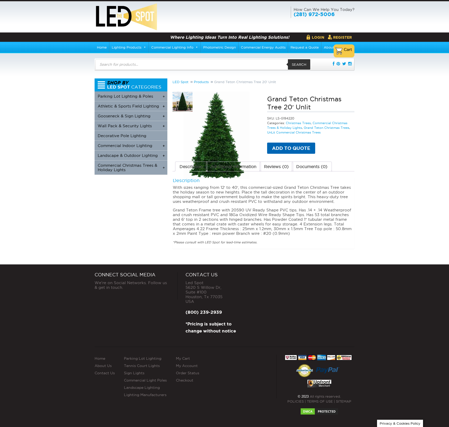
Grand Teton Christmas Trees (326, 127)
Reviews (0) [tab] (276, 166)
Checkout (184, 380)
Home (102, 47)
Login (318, 37)
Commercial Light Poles (145, 380)
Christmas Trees (298, 123)
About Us (103, 366)
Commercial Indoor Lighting (131, 145)
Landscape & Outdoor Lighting (131, 155)
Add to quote (291, 148)
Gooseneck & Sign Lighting (131, 116)
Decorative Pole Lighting (122, 136)
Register (342, 37)
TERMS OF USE (320, 401)
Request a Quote (304, 47)
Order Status (187, 373)
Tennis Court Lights (142, 366)
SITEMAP (343, 401)
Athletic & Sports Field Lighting (131, 106)
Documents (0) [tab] (311, 166)
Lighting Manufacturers (145, 395)
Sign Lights (134, 373)
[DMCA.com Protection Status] (319, 410)
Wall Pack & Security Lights (131, 126)
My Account (187, 366)
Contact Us (105, 373)
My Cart (183, 358)
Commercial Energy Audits (263, 47)
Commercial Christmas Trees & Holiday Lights (131, 167)
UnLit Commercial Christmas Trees (294, 132)
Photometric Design (219, 47)
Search (299, 64)
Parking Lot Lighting (142, 358)
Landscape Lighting (142, 387)
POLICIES (295, 401)
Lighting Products (126, 47)
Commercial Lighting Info (172, 47)
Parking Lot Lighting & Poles (131, 96)
